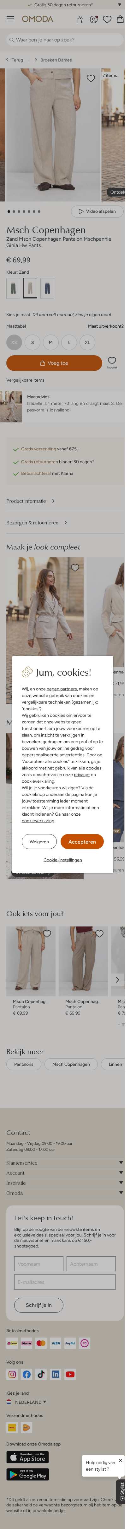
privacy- (82, 774)
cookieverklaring (38, 781)
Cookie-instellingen (63, 859)
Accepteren (82, 842)
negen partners (62, 688)
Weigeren (39, 841)
